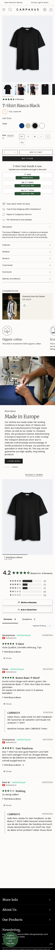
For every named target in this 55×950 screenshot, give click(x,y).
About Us (9, 910)
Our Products (12, 920)
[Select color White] (42, 128)
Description (7, 227)
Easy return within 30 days (18, 204)
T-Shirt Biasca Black (11, 651)
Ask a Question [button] (29, 609)
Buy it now (27, 158)
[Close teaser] (19, 930)
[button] (10, 939)
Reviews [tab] (8, 619)
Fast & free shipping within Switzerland (24, 209)
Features (6, 245)
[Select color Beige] (28, 128)
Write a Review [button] (29, 602)
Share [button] (8, 658)
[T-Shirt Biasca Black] (27, 517)
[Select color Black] (35, 128)
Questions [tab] (27, 619)
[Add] (24, 305)
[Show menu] (4, 9)
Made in (6, 258)
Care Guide (7, 265)
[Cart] (51, 9)
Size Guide (6, 272)
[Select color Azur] (21, 128)
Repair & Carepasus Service (19, 214)
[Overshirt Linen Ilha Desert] (11, 306)
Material (6, 252)
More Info (10, 900)
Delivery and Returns (11, 279)
